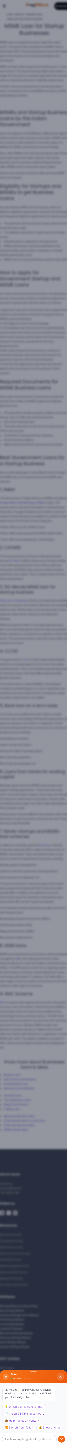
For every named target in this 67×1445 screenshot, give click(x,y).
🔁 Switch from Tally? (19, 1427)
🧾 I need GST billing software (24, 1413)
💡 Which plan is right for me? (24, 1406)
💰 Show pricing (49, 1427)
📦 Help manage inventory (22, 1420)
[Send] (61, 1439)
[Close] (60, 1377)
